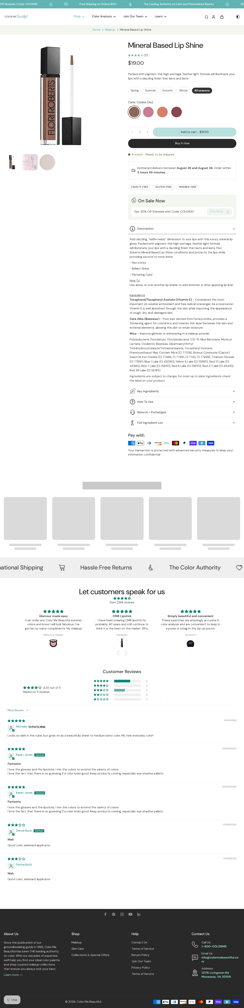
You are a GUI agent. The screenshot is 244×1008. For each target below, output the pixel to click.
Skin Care (77, 949)
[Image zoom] (60, 97)
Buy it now (182, 143)
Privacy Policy (141, 968)
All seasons (202, 90)
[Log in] (213, 17)
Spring (135, 90)
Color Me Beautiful (89, 1002)
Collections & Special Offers (90, 955)
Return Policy (140, 955)
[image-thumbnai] (12, 162)
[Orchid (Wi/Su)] (148, 112)
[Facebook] (105, 914)
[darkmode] (235, 16)
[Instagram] (122, 914)
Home (96, 30)
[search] (206, 17)
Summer (150, 90)
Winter (183, 90)
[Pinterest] (113, 914)
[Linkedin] (139, 914)
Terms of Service (143, 949)
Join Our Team (141, 961)
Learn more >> (13, 975)
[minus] (132, 132)
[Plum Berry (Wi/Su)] (176, 112)
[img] (122, 598)
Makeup (110, 30)
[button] (194, 132)
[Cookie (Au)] (134, 112)
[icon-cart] (222, 17)
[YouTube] (130, 914)
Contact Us (139, 942)
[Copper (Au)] (162, 112)
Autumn (167, 90)
